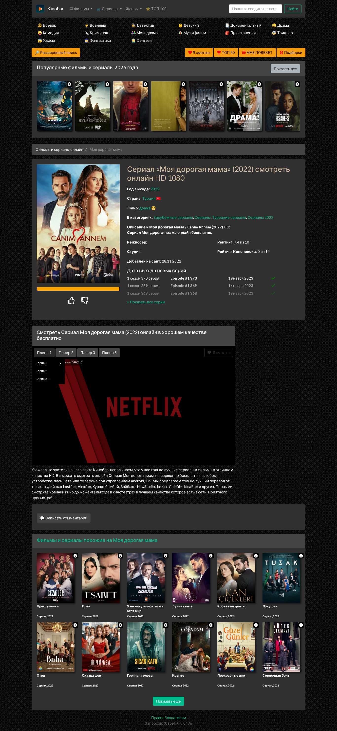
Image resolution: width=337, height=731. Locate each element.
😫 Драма (280, 25)
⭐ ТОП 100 (156, 8)
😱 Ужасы (46, 40)
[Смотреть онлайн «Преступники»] (56, 577)
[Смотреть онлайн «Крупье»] (191, 647)
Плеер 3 (87, 352)
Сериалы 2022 (260, 217)
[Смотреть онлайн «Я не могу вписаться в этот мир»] (146, 577)
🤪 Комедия (48, 32)
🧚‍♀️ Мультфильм (192, 32)
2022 (154, 189)
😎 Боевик (46, 25)
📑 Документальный (242, 25)
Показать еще (168, 701)
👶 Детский (188, 25)
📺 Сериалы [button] (107, 8)
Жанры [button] (132, 8)
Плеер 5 (109, 352)
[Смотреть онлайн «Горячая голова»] (146, 647)
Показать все (285, 68)
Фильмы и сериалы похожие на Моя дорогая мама (97, 540)
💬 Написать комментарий (63, 518)
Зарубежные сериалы (173, 217)
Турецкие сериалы (229, 217)
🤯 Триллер (282, 32)
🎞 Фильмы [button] (80, 8)
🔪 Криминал (96, 32)
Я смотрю (220, 352)
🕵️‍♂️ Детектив (142, 25)
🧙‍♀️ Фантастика (97, 40)
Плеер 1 (44, 352)
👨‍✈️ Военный (95, 25)
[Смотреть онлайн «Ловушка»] (281, 577)
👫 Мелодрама (144, 32)
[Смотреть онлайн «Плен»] (101, 577)
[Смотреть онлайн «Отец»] (56, 647)
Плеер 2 (66, 352)
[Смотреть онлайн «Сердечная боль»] (281, 647)
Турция (148, 198)
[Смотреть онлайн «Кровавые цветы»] (236, 577)
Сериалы (202, 217)
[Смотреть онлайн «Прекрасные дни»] (236, 647)
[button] (146, 302)
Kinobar (55, 8)
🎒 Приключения (240, 32)
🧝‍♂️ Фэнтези (141, 40)
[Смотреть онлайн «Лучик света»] (191, 577)
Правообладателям (168, 717)
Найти (292, 8)
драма (144, 208)
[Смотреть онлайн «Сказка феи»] (101, 647)
